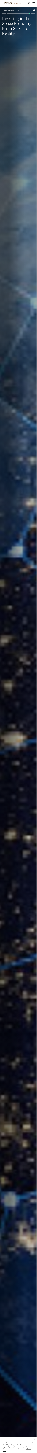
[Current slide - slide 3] (23, 13)
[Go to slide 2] (9, 13)
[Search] (29, 3)
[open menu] (34, 3)
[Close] (34, 1440)
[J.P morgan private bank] (11, 3)
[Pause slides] (34, 10)
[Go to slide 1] (4, 13)
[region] (18, 1445)
